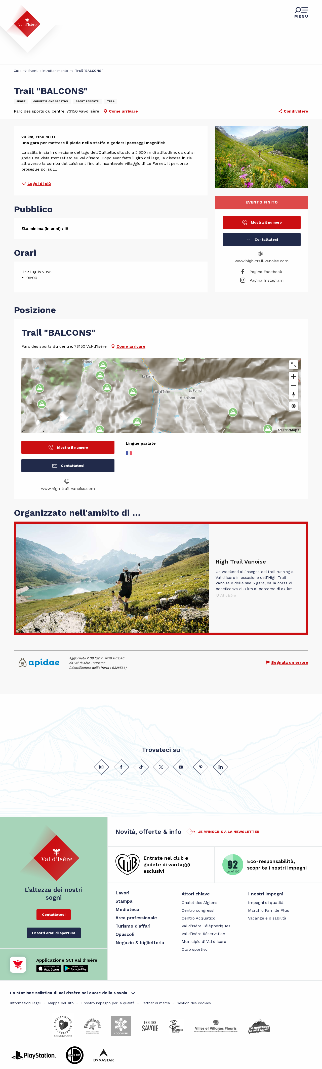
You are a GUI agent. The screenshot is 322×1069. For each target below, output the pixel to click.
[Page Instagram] (101, 767)
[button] (261, 157)
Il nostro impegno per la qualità (107, 1003)
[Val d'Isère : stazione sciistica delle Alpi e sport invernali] (23, 21)
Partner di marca (155, 1003)
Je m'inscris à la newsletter (228, 832)
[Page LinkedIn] (220, 767)
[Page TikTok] (141, 767)
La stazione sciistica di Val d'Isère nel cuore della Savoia (68, 992)
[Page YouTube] (181, 767)
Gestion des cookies (194, 1003)
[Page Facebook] (121, 767)
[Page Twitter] (161, 767)
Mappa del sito (61, 1003)
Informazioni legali (25, 1003)
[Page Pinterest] (201, 767)
